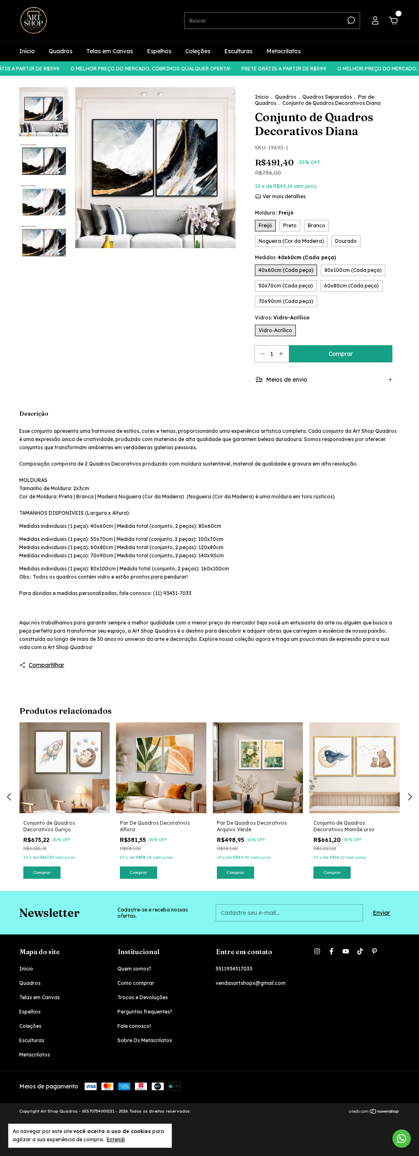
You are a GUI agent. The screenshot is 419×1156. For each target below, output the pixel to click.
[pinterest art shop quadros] (374, 951)
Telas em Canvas (109, 51)
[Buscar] (350, 20)
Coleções (197, 51)
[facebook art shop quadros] (331, 951)
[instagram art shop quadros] (317, 951)
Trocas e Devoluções (142, 997)
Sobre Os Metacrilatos (144, 1040)
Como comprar (135, 983)
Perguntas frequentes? (144, 1012)
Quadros (60, 51)
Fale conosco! (134, 1026)
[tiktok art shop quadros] (360, 951)
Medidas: (295, 257)
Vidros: (282, 317)
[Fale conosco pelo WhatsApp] (401, 1138)
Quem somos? (134, 969)
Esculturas (238, 51)
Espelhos (159, 51)
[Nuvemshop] (374, 1112)
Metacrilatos (283, 51)
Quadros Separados (327, 97)
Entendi (116, 1139)
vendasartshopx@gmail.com (251, 983)
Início (27, 51)
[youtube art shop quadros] (345, 951)
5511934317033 (234, 969)
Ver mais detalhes (283, 196)
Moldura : (274, 213)
